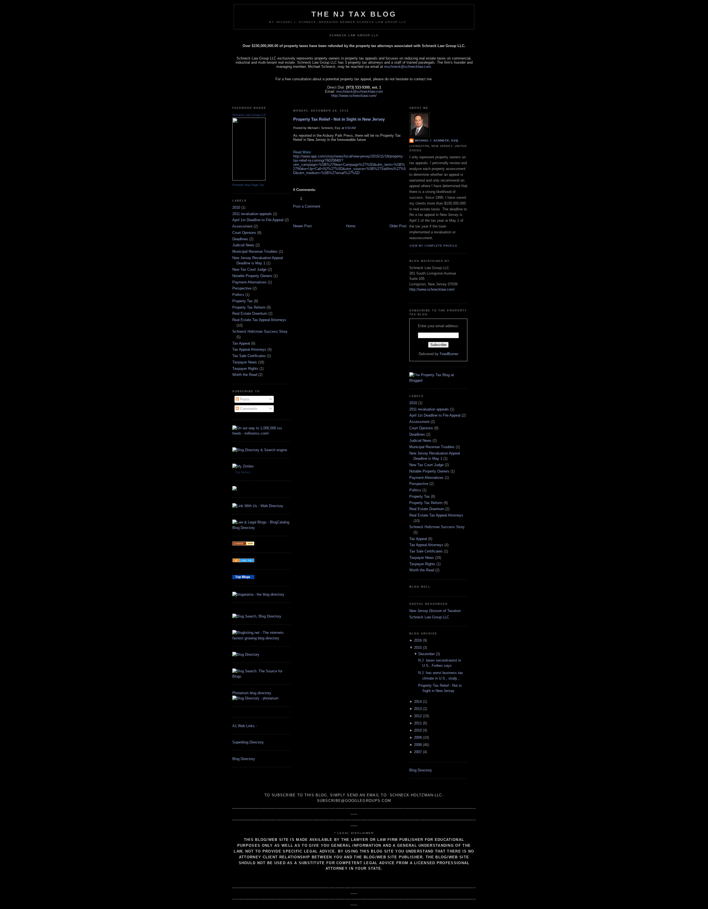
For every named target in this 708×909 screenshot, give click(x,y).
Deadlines (240, 239)
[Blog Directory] (245, 654)
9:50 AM (350, 128)
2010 (236, 207)
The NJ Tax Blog (354, 14)
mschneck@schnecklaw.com (407, 66)
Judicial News (243, 245)
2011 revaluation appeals (252, 214)
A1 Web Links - (244, 726)
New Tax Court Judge (249, 269)
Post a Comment (306, 206)
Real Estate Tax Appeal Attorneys (259, 320)
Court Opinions (244, 233)
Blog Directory (243, 759)
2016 (418, 640)
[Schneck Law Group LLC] (249, 179)
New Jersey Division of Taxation (435, 611)
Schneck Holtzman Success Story (260, 331)
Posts (244, 399)
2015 (418, 647)
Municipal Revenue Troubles (255, 251)
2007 (418, 752)
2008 (418, 745)
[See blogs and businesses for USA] (243, 544)
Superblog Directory (248, 742)
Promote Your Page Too (248, 185)
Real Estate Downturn (249, 313)
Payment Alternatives (249, 282)
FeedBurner (449, 354)
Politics (238, 295)
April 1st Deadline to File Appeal (257, 220)
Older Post (398, 226)
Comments (248, 409)
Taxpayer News (244, 362)
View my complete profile (433, 245)
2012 (418, 716)
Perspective (241, 288)
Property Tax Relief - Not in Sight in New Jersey (339, 119)
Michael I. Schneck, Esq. (437, 140)
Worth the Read (244, 375)
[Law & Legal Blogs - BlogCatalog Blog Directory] (261, 528)
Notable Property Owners (252, 276)
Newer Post (302, 226)
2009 (418, 737)
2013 (418, 709)
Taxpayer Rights (245, 368)
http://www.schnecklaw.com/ (354, 96)
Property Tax (242, 301)
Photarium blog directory (251, 693)
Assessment (242, 226)
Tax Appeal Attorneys (249, 349)
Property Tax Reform (249, 307)
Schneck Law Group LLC (249, 115)
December (426, 654)
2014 (418, 701)
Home (350, 226)
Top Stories (242, 472)
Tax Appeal (241, 343)
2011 (418, 723)
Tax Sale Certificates (249, 356)
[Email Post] (293, 181)
